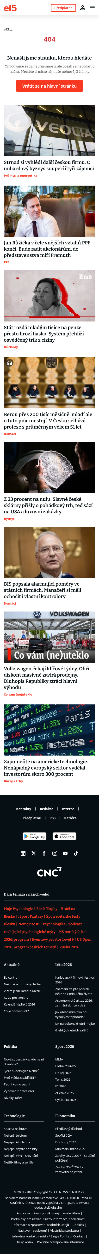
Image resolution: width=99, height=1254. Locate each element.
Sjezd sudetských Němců (21, 1071)
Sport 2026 (64, 1046)
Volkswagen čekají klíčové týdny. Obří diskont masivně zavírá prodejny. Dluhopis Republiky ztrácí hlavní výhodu (46, 678)
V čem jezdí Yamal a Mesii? (22, 991)
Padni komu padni (17, 1084)
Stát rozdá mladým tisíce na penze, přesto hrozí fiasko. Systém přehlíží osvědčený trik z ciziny (44, 334)
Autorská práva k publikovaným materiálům (48, 1213)
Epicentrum (12, 977)
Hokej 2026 (63, 1073)
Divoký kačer (13, 1098)
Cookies (78, 1225)
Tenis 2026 (62, 1079)
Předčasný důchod (68, 1129)
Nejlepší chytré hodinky (20, 1149)
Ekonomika (65, 1116)
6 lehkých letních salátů (71, 1030)
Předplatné (32, 818)
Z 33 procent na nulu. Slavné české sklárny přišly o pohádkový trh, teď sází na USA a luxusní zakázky (48, 505)
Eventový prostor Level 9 (53, 939)
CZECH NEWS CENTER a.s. (67, 1192)
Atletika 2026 (64, 1093)
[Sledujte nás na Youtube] (65, 853)
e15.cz (8, 29)
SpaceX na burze (15, 1129)
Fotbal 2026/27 (65, 1066)
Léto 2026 (63, 965)
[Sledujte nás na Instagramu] (55, 853)
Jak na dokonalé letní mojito (75, 1023)
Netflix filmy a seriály (19, 1162)
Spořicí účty (63, 1135)
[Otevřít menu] (92, 7)
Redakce (46, 809)
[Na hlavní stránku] (10, 8)
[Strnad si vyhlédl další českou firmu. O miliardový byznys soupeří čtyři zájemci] (49, 130)
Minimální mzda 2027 (70, 1149)
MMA (59, 1059)
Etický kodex (24, 1242)
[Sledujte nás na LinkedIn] (23, 853)
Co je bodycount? (16, 1011)
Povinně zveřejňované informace (60, 1242)
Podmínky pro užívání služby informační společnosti (48, 1219)
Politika (10, 1046)
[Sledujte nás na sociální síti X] (33, 853)
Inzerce (68, 809)
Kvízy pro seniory (16, 997)
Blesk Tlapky (46, 909)
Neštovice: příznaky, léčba (22, 984)
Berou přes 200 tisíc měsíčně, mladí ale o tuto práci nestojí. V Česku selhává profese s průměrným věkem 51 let (48, 421)
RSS (53, 818)
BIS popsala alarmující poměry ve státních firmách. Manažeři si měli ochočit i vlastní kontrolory (42, 590)
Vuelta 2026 (69, 947)
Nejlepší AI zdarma (17, 1142)
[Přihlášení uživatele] (82, 7)
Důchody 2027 (65, 1142)
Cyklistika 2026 (65, 1099)
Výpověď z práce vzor (19, 1091)
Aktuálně (11, 965)
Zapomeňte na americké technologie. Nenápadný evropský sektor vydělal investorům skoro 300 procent (46, 768)
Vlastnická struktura (64, 1230)
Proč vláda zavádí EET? (20, 1077)
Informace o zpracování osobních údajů (40, 1225)
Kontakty (23, 809)
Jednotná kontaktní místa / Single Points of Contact (48, 1236)
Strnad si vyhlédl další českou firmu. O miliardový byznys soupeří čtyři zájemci (49, 165)
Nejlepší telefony (16, 1135)
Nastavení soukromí (32, 1230)
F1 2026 (60, 1086)
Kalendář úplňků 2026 (19, 1004)
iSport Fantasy (30, 916)
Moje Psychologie (18, 909)
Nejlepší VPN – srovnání (21, 1155)
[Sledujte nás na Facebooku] (44, 853)
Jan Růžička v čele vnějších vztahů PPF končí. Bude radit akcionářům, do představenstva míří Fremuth (47, 249)
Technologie (14, 1116)
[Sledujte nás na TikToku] (76, 853)
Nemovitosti (29, 924)
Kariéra (70, 818)
